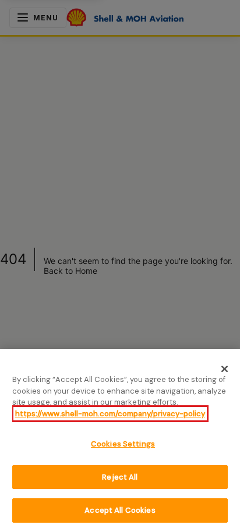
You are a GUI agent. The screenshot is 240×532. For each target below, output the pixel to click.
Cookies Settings (123, 444)
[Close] (224, 368)
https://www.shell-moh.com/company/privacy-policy (110, 414)
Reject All (119, 477)
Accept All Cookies (119, 510)
